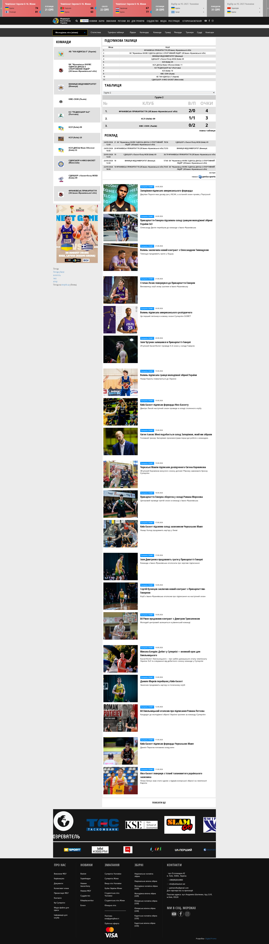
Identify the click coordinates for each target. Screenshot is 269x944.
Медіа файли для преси (61, 909)
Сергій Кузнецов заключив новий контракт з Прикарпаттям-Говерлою (172, 590)
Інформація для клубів (60, 916)
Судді (199, 32)
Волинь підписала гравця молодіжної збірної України (168, 375)
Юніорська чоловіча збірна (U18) (145, 902)
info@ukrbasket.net (177, 884)
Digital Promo (211, 938)
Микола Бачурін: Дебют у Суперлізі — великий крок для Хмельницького (170, 653)
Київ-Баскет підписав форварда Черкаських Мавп (167, 743)
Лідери (133, 32)
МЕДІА (163, 21)
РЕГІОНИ (122, 21)
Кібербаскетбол (87, 900)
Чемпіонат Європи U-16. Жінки (20, 3)
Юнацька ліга (110, 905)
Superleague (85, 878)
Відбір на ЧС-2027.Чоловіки (240, 3)
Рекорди (178, 32)
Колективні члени (61, 888)
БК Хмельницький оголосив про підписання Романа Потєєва (172, 711)
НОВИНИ (93, 21)
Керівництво (59, 878)
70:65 (166, 167)
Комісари (210, 32)
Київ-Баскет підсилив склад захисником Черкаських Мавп (171, 526)
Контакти (58, 898)
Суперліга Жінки (112, 878)
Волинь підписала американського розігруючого (166, 312)
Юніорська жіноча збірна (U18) (144, 909)
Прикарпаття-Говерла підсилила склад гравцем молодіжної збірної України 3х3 (176, 222)
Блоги (82, 905)
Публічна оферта (112, 923)
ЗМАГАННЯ (111, 21)
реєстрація (173, 21)
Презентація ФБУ (61, 893)
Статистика (96, 32)
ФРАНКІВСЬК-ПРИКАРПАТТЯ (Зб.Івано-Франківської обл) (83, 192)
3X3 (128, 21)
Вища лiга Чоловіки (113, 883)
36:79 (166, 154)
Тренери (190, 32)
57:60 (166, 160)
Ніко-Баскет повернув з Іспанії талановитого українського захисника (171, 775)
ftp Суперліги (59, 903)
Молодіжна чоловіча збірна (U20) (146, 887)
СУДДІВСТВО (152, 21)
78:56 (166, 142)
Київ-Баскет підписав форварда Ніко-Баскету (164, 404)
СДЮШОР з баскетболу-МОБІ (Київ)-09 (83, 176)
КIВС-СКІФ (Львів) (77, 99)
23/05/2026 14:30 (108, 155)
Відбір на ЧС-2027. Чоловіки (185, 3)
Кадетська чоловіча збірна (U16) (145, 917)
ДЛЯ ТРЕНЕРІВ (137, 21)
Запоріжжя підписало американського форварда (166, 190)
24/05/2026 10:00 (108, 149)
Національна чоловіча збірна (143, 875)
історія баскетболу (192, 21)
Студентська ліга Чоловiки (112, 894)
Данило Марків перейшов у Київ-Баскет (161, 681)
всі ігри (212, 173)
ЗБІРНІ (101, 21)
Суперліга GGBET (147, 186)
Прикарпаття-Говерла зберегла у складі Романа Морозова (171, 496)
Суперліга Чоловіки (113, 874)
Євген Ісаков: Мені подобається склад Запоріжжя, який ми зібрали (176, 434)
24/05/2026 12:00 (108, 143)
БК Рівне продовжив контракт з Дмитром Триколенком (170, 618)
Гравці (168, 32)
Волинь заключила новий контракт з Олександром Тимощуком (174, 250)
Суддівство (85, 896)
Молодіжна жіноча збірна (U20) (145, 894)
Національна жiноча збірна (145, 881)
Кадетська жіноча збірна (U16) (144, 924)
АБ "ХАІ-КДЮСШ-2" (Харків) (82, 51)
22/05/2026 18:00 (108, 168)
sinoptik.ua (65, 284)
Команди (157, 32)
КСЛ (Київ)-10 (75, 137)
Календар (144, 32)
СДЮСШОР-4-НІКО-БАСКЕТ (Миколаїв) (82, 161)
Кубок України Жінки (113, 888)
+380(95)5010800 (176, 880)
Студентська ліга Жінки (115, 900)
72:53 (166, 148)
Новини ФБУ (85, 891)
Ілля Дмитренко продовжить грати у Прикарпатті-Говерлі (171, 559)
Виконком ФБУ (60, 874)
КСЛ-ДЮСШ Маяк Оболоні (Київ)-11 (81, 149)
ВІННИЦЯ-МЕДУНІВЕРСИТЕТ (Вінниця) (82, 85)
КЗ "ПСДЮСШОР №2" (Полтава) (79, 113)
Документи (58, 883)
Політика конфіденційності (112, 917)
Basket (83, 874)
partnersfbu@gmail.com (179, 888)
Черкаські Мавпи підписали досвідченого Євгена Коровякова (173, 467)
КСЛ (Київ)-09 (75, 127)
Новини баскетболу (85, 884)
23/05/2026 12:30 (108, 161)
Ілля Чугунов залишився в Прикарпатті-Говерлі (165, 342)
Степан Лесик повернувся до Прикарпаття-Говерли (167, 283)
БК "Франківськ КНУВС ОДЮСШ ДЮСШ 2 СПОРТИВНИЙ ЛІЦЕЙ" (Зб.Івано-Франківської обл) (83, 67)
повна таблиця (207, 130)
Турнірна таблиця (116, 32)
